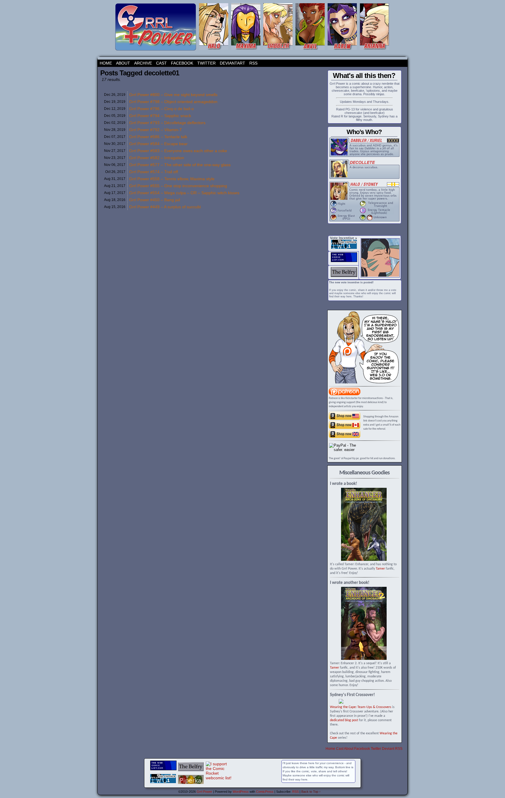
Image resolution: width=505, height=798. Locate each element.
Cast (161, 63)
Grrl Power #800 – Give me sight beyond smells (173, 94)
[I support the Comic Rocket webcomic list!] (219, 778)
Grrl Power (204, 791)
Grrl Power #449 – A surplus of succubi (165, 206)
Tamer (380, 568)
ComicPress (265, 791)
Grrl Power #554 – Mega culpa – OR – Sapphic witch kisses (184, 192)
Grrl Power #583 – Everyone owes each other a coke (178, 150)
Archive (143, 63)
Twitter (206, 63)
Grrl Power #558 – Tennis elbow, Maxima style (172, 178)
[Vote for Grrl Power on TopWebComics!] (344, 248)
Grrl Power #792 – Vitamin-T (155, 129)
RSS (253, 63)
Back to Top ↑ (311, 791)
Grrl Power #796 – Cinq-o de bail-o (161, 108)
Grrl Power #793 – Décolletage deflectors (167, 122)
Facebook (182, 63)
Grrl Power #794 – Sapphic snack (160, 115)
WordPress (241, 791)
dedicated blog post (344, 720)
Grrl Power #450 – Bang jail (154, 199)
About (123, 63)
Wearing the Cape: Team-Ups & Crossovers (360, 707)
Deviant (388, 749)
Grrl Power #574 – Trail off (153, 171)
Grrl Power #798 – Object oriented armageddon (173, 101)
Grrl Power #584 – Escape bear (158, 143)
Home (106, 63)
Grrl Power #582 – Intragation (156, 157)
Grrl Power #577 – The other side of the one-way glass (180, 164)
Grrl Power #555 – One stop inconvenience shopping (178, 185)
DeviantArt (232, 63)
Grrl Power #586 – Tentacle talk (158, 136)
